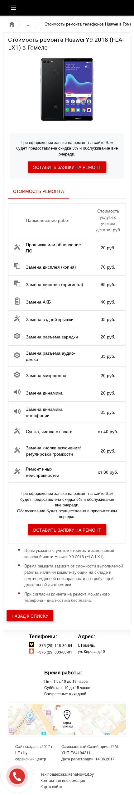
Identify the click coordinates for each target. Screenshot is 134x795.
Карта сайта (51, 786)
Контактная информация (63, 780)
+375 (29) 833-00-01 (53, 651)
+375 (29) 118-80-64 (53, 645)
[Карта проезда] (67, 732)
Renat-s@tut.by (81, 774)
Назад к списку (30, 616)
